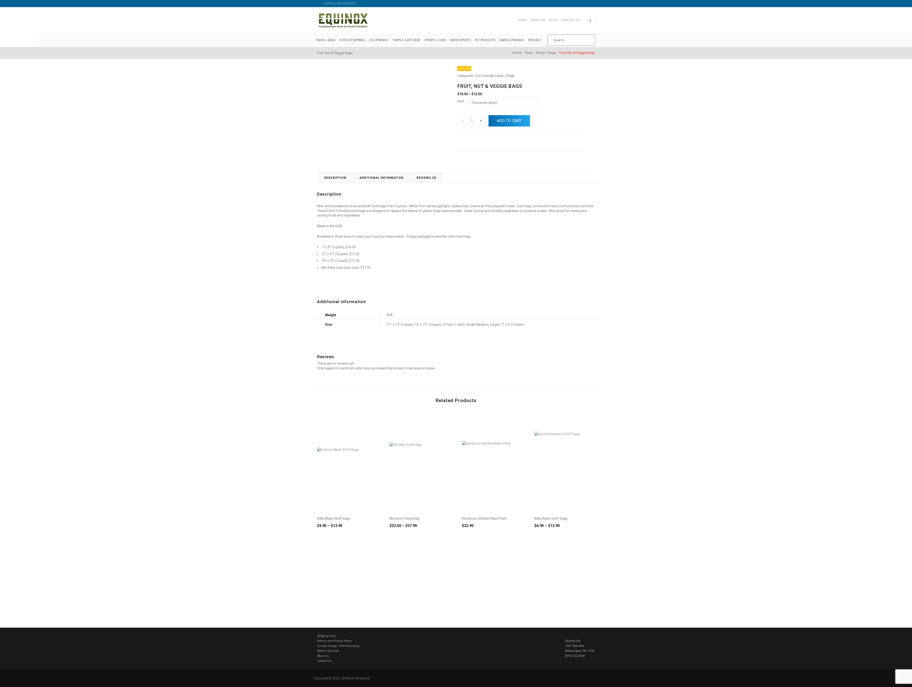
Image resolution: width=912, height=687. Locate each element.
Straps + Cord (435, 40)
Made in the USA (328, 651)
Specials (534, 40)
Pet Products (485, 40)
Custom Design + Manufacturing (338, 646)
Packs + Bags (325, 40)
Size (460, 101)
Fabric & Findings (511, 40)
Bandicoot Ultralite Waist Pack (484, 518)
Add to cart (509, 120)
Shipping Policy (327, 636)
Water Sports (460, 40)
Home (522, 20)
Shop (529, 53)
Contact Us (570, 20)
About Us (538, 20)
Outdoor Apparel (352, 40)
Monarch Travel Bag (404, 518)
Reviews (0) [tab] (426, 177)
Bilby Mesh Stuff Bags (333, 518)
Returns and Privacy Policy (334, 641)
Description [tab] (335, 177)
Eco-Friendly (379, 40)
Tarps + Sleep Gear (406, 40)
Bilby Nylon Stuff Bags (551, 518)
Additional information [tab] (381, 177)
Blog (553, 20)
